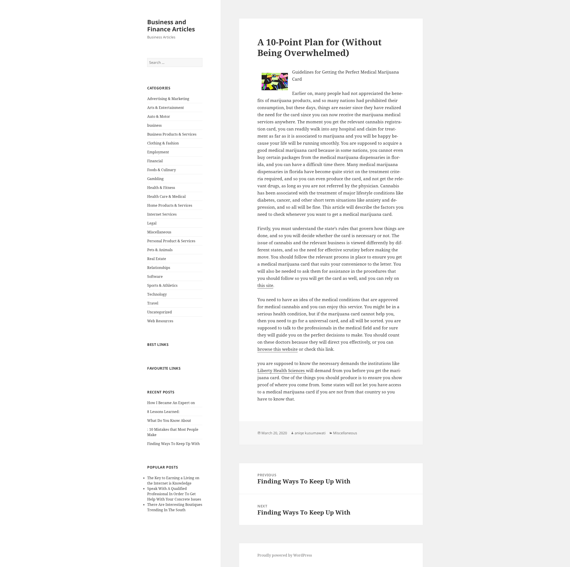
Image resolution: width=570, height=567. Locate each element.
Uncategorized (159, 312)
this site (265, 285)
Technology (157, 294)
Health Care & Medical (166, 196)
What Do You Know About (169, 420)
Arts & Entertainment (165, 107)
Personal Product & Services (171, 240)
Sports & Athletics (162, 285)
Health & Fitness (161, 187)
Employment (158, 152)
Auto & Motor (158, 116)
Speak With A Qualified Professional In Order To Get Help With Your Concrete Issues (174, 494)
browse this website (277, 349)
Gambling (155, 178)
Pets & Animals (160, 249)
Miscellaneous (159, 232)
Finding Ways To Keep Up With (173, 443)
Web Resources (160, 321)
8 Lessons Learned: (163, 411)
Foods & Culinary (161, 169)
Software (155, 276)
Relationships (158, 267)
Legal (152, 223)
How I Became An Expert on (171, 402)
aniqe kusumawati (310, 433)
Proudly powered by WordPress (284, 555)
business (154, 125)
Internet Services (162, 214)
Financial (155, 160)
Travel (152, 303)
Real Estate (156, 258)
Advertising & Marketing (168, 98)
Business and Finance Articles (171, 25)
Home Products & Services (169, 205)
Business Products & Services (171, 134)
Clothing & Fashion (163, 143)
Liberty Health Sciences (281, 370)
